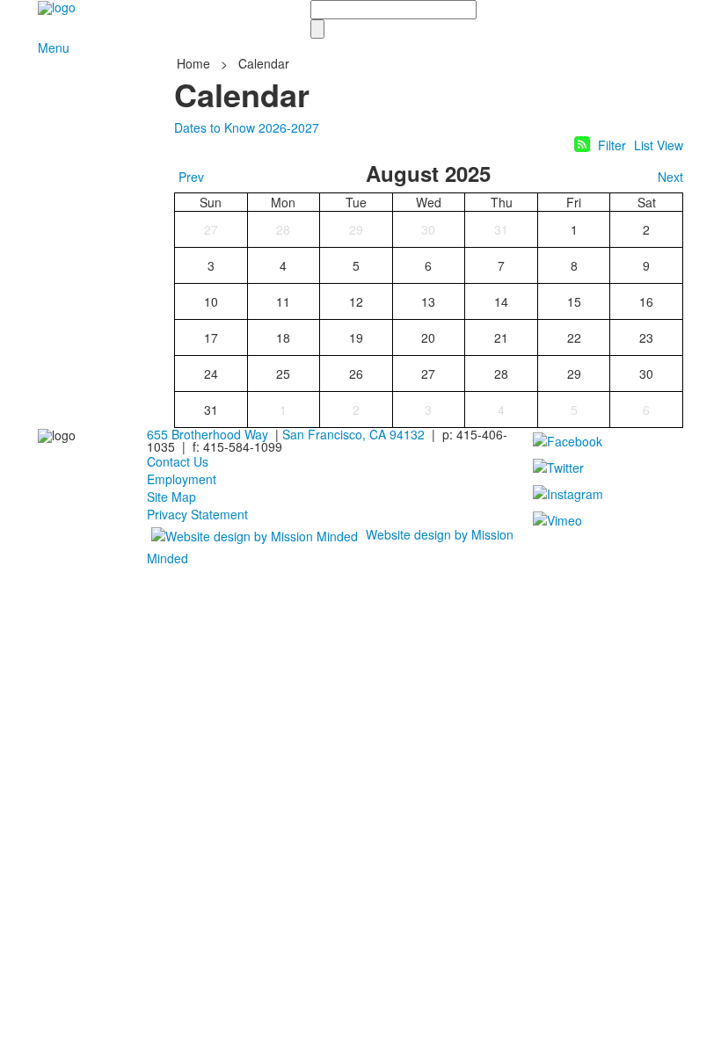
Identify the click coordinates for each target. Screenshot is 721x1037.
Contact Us (177, 461)
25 (283, 373)
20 (428, 337)
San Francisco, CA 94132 (353, 434)
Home (195, 63)
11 (283, 301)
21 (501, 337)
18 (283, 337)
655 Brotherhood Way (207, 434)
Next (670, 176)
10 (211, 301)
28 (283, 229)
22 (574, 337)
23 (646, 337)
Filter (612, 145)
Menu (53, 47)
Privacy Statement (197, 514)
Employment (181, 479)
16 (646, 301)
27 (211, 229)
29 (356, 229)
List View (658, 145)
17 (211, 337)
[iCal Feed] (582, 144)
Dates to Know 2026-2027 (246, 127)
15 (574, 301)
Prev (191, 176)
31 (501, 229)
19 (356, 337)
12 (356, 301)
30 (428, 229)
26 (356, 373)
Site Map (171, 496)
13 (428, 301)
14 (501, 301)
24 (211, 373)
